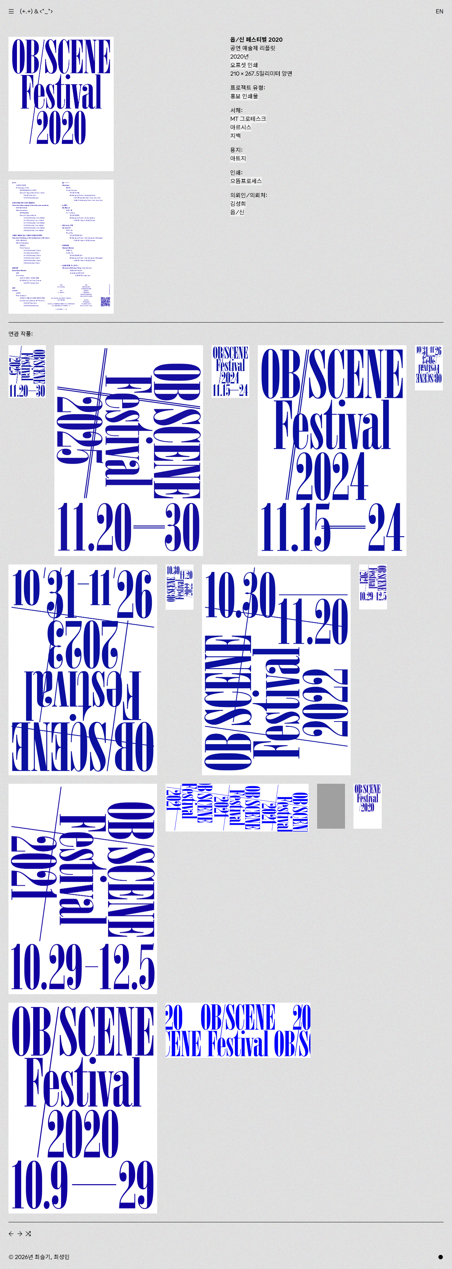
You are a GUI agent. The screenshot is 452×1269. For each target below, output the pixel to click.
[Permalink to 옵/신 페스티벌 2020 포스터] (82, 1108)
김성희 (238, 203)
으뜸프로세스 (246, 181)
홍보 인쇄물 (244, 96)
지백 (235, 135)
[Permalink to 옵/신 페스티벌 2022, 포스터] (276, 669)
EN (440, 11)
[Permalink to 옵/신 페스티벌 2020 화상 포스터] (238, 1030)
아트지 (238, 158)
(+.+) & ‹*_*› (36, 11)
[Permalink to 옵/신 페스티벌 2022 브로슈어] (180, 587)
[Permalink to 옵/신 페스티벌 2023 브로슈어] (429, 367)
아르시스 (240, 127)
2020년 (239, 56)
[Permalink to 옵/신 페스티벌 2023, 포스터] (82, 669)
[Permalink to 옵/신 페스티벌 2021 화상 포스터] (237, 807)
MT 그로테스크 (248, 118)
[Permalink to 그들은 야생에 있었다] (331, 806)
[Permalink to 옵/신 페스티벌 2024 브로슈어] (230, 371)
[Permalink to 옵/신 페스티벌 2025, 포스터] (128, 450)
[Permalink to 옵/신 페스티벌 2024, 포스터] (332, 450)
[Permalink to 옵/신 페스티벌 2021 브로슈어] (373, 586)
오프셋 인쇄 (244, 65)
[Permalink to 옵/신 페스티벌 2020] (367, 806)
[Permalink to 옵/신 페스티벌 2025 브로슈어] (27, 371)
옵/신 (237, 212)
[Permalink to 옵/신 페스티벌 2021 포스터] (82, 889)
